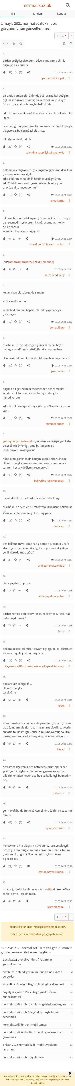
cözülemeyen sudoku (51, 872)
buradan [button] (35, 934)
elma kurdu (57, 200)
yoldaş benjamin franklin (18, 441)
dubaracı (59, 526)
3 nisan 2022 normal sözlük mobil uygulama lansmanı (30, 1047)
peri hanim (57, 371)
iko (50, 889)
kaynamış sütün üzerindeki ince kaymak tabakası (34, 666)
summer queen (55, 424)
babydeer (58, 793)
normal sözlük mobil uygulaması (23, 1057)
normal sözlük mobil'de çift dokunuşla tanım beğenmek (31, 1014)
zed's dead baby (54, 275)
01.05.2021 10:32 (63, 72)
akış (13, 13)
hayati (60, 749)
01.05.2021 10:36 (63, 321)
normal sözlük (37, 5)
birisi (61, 631)
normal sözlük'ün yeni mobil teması (25, 1025)
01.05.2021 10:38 (63, 560)
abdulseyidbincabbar (51, 596)
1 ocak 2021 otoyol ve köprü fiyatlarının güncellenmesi (27, 961)
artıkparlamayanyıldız (51, 565)
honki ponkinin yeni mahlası (47, 244)
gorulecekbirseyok (53, 78)
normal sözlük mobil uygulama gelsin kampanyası (34, 1004)
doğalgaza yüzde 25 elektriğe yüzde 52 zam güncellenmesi (30, 994)
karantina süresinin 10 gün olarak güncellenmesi (33, 984)
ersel (61, 705)
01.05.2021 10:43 (63, 901)
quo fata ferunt (55, 828)
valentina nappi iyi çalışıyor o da (45, 152)
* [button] (37, 187)
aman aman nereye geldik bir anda (31, 262)
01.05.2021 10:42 (63, 866)
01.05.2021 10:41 (63, 700)
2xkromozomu (55, 907)
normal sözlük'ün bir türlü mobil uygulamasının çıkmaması (32, 1034)
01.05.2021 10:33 (63, 146)
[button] (28, 72)
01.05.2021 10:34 (63, 195)
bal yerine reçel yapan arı (49, 480)
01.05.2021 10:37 (63, 418)
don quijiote (57, 327)
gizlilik (54, 1079)
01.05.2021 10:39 (63, 660)
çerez (46, 1079)
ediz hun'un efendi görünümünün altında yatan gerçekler (32, 974)
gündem (37, 13)
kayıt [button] (47, 926)
